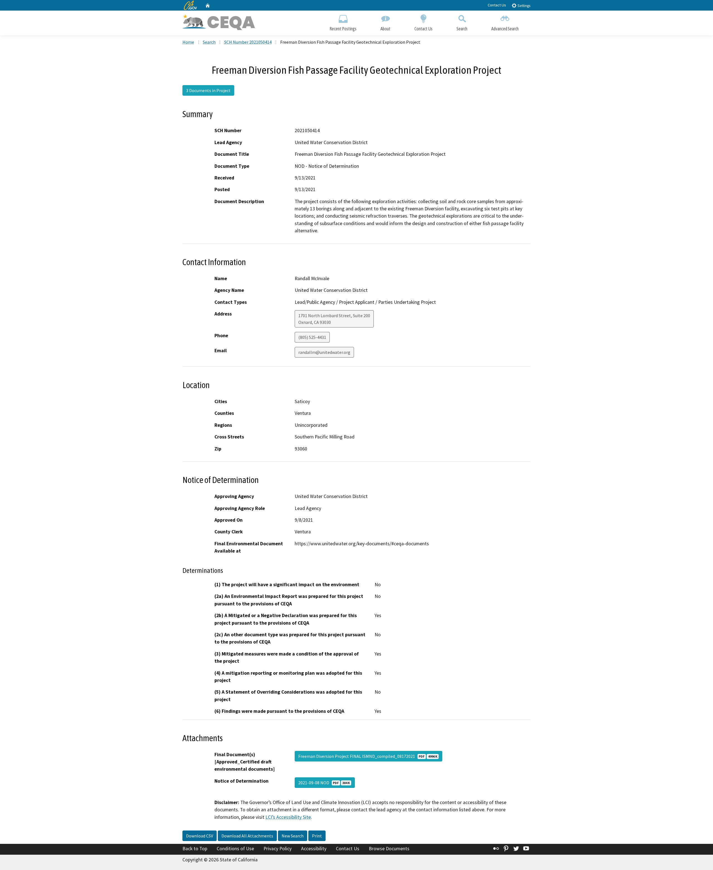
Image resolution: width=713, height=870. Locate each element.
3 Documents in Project (208, 90)
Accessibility (313, 849)
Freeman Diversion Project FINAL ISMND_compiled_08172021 (367, 756)
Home (188, 42)
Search (461, 28)
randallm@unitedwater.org (324, 352)
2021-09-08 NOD (324, 782)
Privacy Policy (277, 849)
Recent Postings (342, 28)
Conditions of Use (235, 849)
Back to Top (194, 849)
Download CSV (199, 836)
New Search (293, 836)
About (385, 28)
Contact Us (497, 5)
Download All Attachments (247, 836)
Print (317, 836)
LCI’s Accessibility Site (288, 817)
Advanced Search (505, 28)
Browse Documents (389, 849)
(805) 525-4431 (312, 337)
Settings (523, 5)
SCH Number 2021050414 (248, 42)
